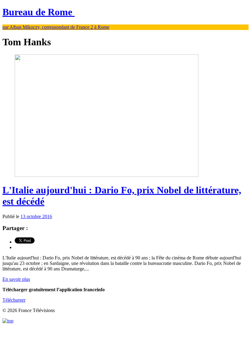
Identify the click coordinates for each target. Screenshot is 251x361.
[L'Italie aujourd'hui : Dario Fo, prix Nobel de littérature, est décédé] (106, 175)
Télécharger (13, 300)
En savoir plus (16, 279)
